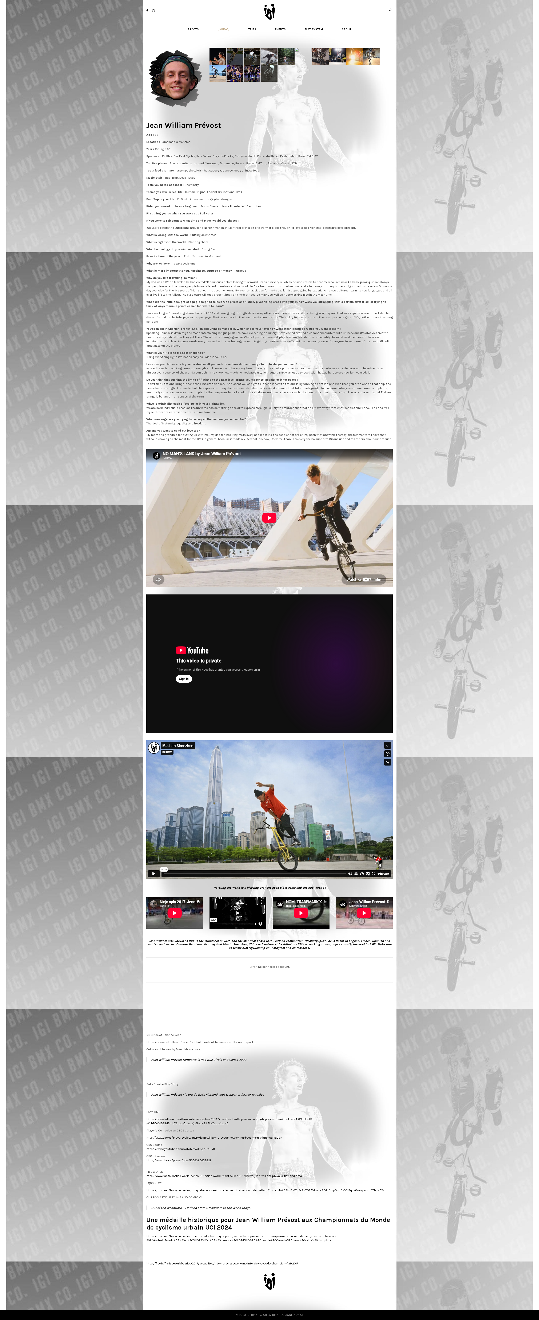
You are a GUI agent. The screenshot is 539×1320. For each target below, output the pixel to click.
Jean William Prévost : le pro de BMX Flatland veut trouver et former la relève (207, 1095)
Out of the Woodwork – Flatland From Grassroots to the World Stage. (201, 1208)
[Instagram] (153, 11)
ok (302, 948)
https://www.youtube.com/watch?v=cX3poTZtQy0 (180, 1149)
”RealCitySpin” (315, 941)
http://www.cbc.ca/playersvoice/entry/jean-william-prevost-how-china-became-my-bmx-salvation (214, 1137)
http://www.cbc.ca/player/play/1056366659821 (178, 1160)
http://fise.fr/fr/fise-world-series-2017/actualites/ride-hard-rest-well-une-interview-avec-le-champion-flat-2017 (222, 1263)
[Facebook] (147, 11)
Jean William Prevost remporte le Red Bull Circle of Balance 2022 (198, 1060)
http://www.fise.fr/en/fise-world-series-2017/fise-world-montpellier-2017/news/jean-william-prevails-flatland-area (224, 1176)
